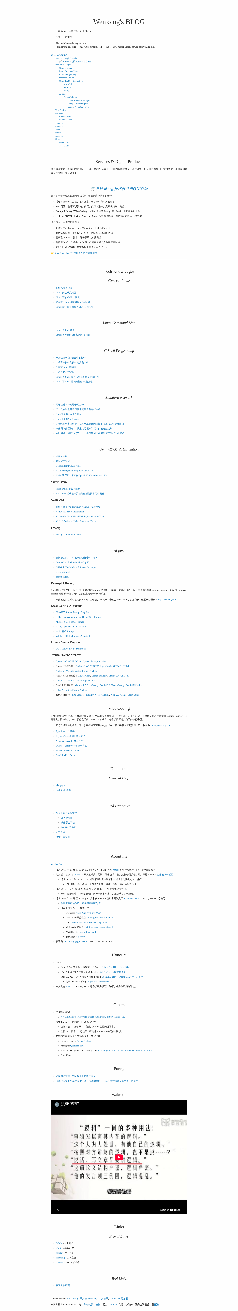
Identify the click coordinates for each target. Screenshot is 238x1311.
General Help (65, 116)
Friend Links (64, 142)
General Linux (65, 68)
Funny (58, 133)
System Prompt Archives (78, 107)
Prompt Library (70, 97)
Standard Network (67, 78)
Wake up (59, 136)
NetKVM (68, 87)
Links (57, 139)
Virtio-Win (68, 84)
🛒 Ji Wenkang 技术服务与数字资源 (75, 61)
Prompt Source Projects (78, 103)
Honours (59, 126)
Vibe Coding (60, 110)
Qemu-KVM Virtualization (71, 81)
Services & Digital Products (67, 58)
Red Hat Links (65, 120)
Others (58, 129)
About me (59, 123)
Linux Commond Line (68, 71)
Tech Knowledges (63, 65)
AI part (62, 94)
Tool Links (64, 146)
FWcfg (67, 90)
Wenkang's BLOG (59, 55)
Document (59, 113)
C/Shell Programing (67, 74)
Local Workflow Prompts (79, 100)
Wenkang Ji (56, 864)
